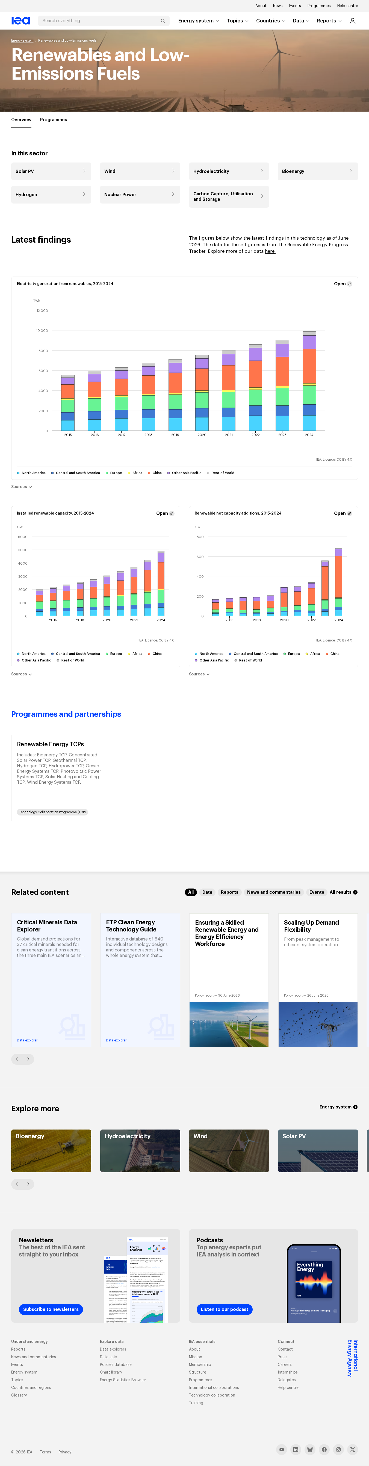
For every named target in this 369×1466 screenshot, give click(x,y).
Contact (285, 1349)
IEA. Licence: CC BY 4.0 (334, 459)
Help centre (347, 6)
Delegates (287, 1380)
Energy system (196, 20)
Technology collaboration (212, 1395)
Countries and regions (31, 1388)
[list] (184, 778)
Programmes (319, 6)
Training (196, 1403)
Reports (326, 20)
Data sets (108, 1357)
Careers (285, 1365)
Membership (200, 1365)
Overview (21, 120)
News (278, 6)
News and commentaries (33, 1357)
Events (295, 6)
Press (282, 1357)
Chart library (111, 1372)
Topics (235, 20)
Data (298, 20)
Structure (197, 1372)
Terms (45, 1452)
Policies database (116, 1365)
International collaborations (214, 1388)
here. (270, 251)
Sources (19, 487)
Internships (288, 1372)
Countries (268, 20)
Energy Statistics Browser (123, 1380)
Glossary (19, 1395)
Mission (195, 1357)
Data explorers (113, 1349)
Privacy (65, 1452)
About (261, 6)
